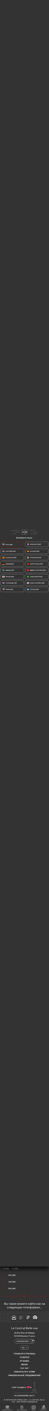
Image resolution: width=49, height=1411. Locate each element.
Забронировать (7, 1409)
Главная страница (24, 1354)
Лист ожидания (22, 1409)
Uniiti (32, 1396)
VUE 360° (24, 1368)
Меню (24, 1364)
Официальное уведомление (24, 1375)
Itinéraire (43, 1409)
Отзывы (24, 1361)
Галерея (24, 1357)
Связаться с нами (24, 1372)
